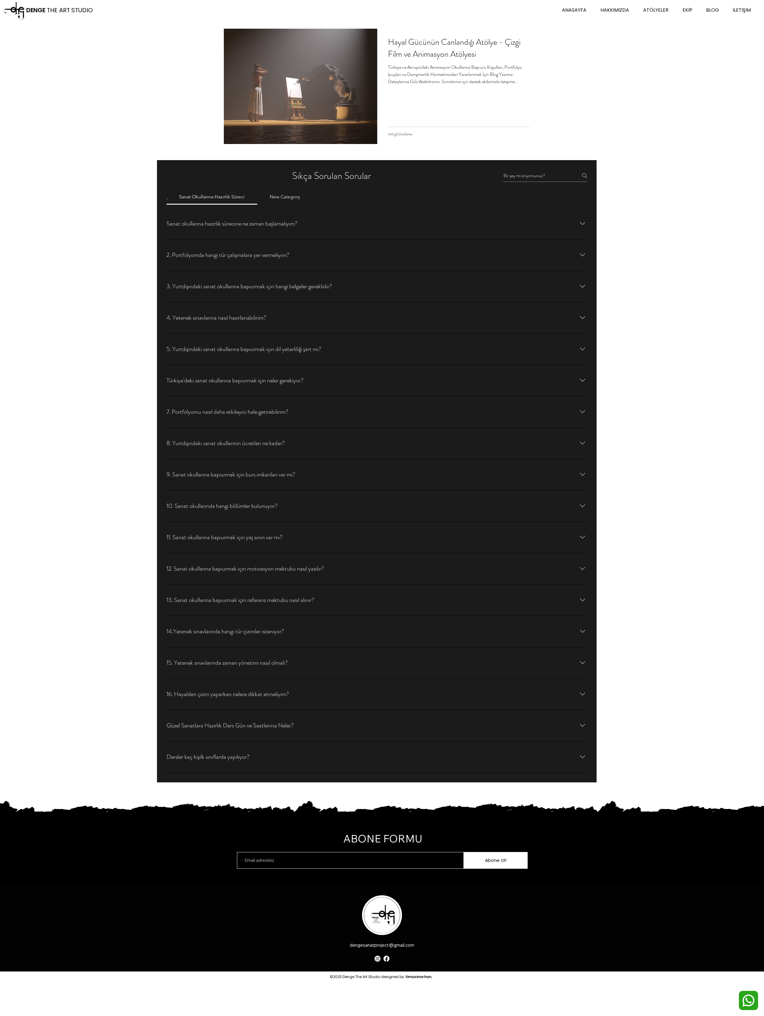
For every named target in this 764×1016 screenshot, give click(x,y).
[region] (419, 985)
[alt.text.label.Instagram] (378, 959)
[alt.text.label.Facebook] (386, 959)
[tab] (212, 197)
